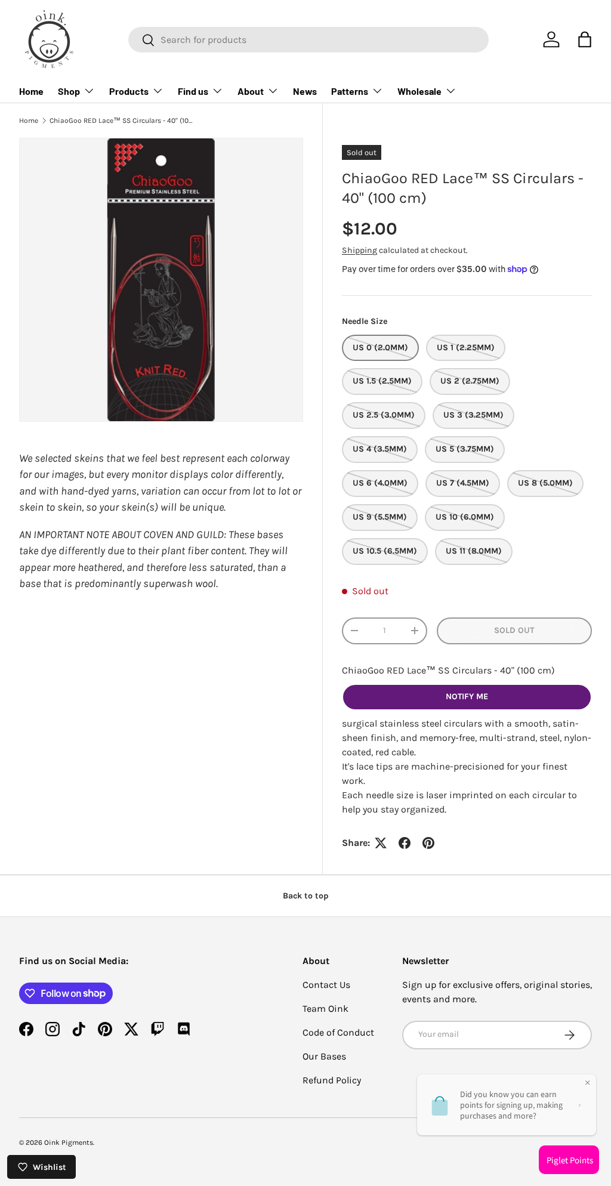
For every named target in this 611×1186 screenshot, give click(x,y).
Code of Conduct (338, 1032)
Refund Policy (332, 1080)
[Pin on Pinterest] (428, 843)
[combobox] (308, 39)
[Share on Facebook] (404, 843)
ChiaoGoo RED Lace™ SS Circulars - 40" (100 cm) (121, 120)
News (305, 91)
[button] (585, 39)
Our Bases (324, 1056)
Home (31, 91)
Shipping (359, 250)
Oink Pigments (68, 1142)
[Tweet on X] (381, 843)
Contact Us (326, 984)
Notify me (467, 696)
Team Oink (325, 1008)
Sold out (514, 630)
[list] (161, 279)
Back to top (306, 896)
